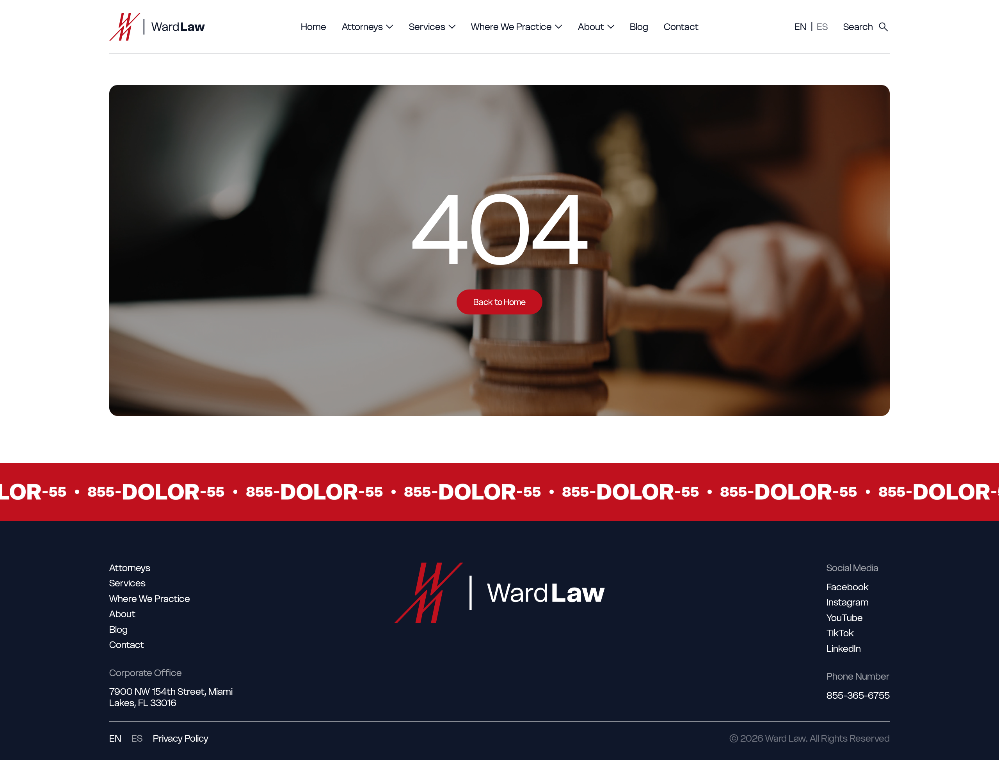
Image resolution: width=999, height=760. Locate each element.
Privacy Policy (180, 738)
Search (858, 27)
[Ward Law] (157, 27)
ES (822, 27)
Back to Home (499, 302)
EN (801, 27)
